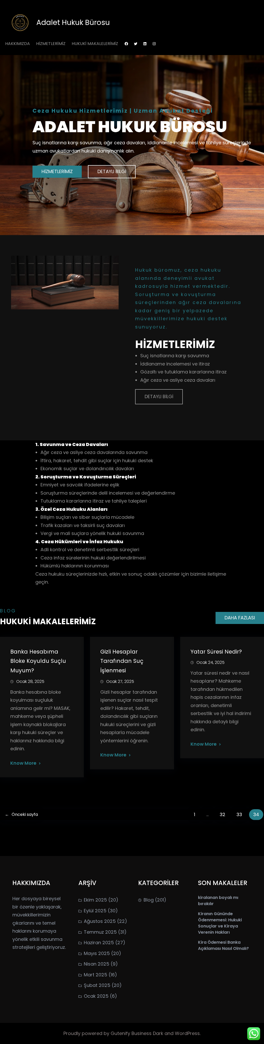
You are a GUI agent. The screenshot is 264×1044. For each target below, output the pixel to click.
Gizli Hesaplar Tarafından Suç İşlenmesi (121, 661)
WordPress (187, 1033)
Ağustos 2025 (100, 921)
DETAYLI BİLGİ (111, 171)
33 (239, 814)
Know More (23, 763)
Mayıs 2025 (97, 953)
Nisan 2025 (96, 964)
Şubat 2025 (97, 985)
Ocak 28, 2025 (30, 681)
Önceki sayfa (21, 814)
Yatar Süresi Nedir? (216, 651)
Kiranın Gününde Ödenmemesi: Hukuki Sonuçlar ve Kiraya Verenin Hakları (220, 923)
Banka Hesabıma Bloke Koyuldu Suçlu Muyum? (38, 661)
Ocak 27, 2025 (120, 681)
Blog (149, 900)
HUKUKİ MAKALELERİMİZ (95, 44)
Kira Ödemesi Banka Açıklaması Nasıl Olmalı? (223, 945)
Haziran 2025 (99, 942)
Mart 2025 (95, 974)
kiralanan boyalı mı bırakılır (218, 901)
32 (222, 814)
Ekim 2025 (95, 900)
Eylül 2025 (95, 910)
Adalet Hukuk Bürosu (73, 22)
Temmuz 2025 (100, 932)
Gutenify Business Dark (137, 1033)
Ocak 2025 (96, 996)
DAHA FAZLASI (240, 617)
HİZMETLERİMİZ (50, 44)
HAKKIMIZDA (17, 44)
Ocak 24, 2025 (210, 662)
